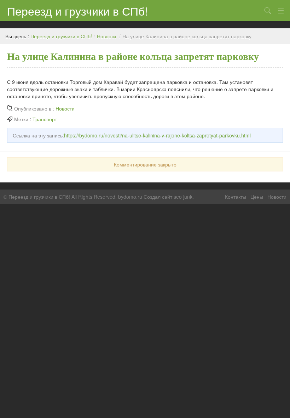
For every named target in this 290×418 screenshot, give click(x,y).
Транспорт (45, 119)
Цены (256, 196)
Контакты (235, 196)
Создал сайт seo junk (168, 196)
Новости (106, 36)
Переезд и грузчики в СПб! (77, 10)
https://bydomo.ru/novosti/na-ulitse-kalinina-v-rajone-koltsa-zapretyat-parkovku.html (157, 135)
